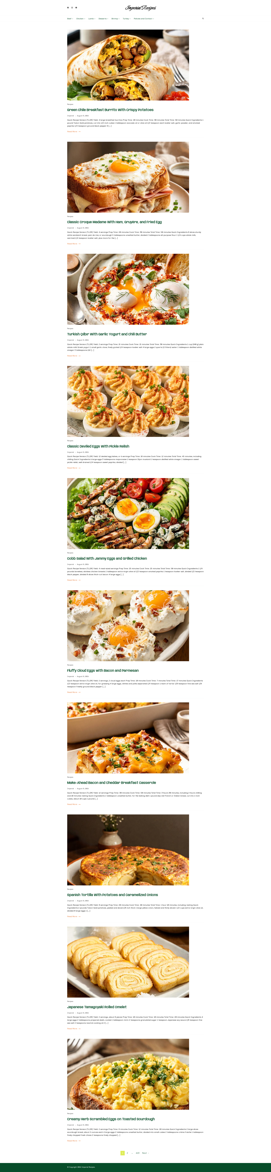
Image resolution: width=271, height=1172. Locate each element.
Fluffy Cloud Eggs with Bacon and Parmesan (103, 671)
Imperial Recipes (140, 7)
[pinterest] (68, 8)
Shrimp (114, 18)
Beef (69, 18)
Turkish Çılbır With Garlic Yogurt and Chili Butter (107, 334)
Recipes (70, 104)
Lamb (91, 18)
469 (138, 1153)
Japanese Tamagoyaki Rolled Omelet (97, 1007)
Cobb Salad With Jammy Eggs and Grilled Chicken (107, 558)
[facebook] (76, 8)
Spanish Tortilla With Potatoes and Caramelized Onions (112, 895)
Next (144, 1153)
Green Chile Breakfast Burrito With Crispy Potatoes (110, 110)
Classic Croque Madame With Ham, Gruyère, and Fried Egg (114, 222)
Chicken (79, 18)
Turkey (126, 18)
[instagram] (72, 8)
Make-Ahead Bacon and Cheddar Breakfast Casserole (111, 783)
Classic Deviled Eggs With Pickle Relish (98, 446)
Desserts (102, 18)
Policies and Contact (143, 18)
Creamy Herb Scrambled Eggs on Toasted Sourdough (111, 1119)
